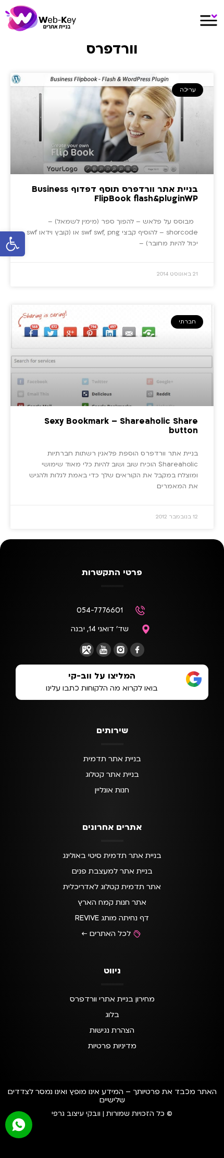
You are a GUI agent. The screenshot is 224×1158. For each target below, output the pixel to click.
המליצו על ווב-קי (101, 676)
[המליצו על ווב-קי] (194, 679)
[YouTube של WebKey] (103, 650)
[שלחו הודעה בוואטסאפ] (18, 1124)
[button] (12, 243)
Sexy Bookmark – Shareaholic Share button (121, 425)
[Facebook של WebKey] (137, 650)
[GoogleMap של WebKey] (87, 650)
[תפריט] (208, 20)
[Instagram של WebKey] (121, 650)
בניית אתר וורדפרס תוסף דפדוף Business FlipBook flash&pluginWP (115, 194)
